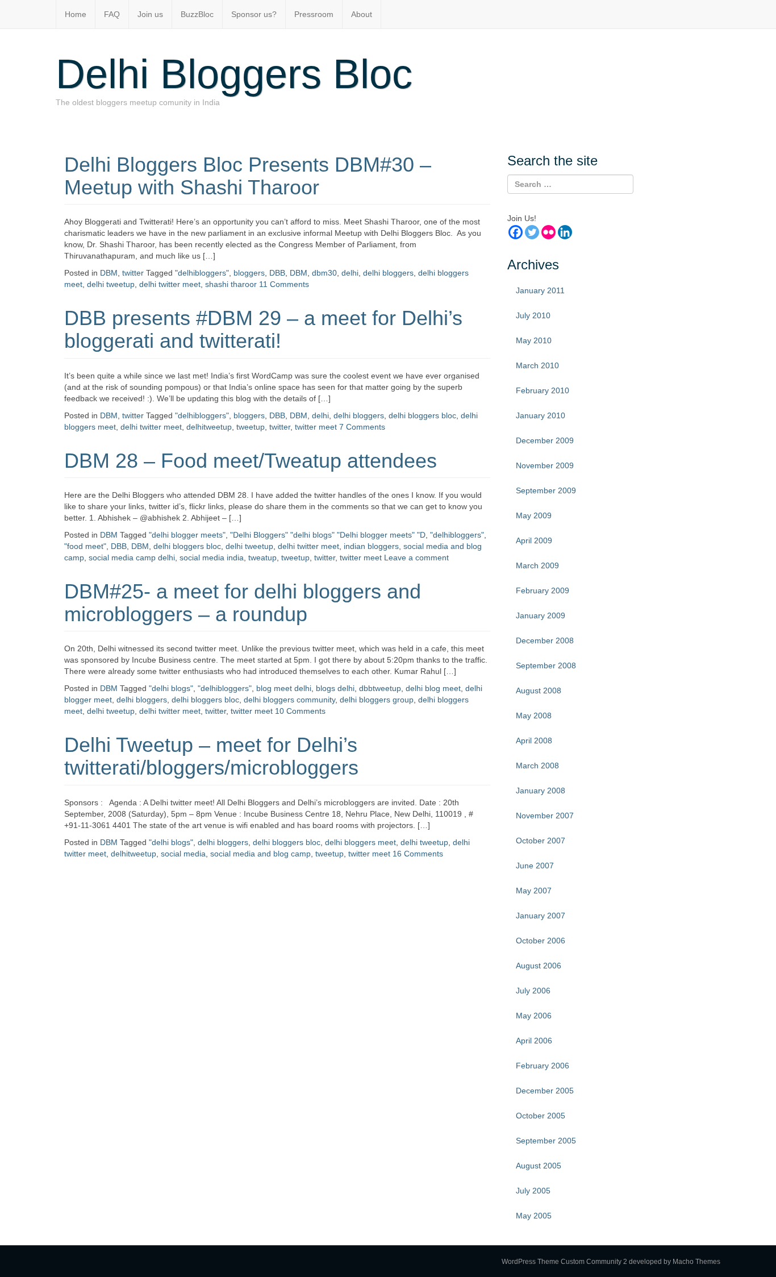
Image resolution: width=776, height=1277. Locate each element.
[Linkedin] (565, 232)
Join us (150, 14)
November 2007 (545, 815)
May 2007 (534, 890)
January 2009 (540, 615)
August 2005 (538, 1165)
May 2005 (534, 1215)
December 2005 (545, 1090)
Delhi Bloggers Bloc (234, 74)
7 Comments (362, 426)
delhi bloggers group (377, 699)
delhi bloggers (388, 272)
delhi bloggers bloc (422, 415)
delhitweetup (209, 426)
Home (75, 14)
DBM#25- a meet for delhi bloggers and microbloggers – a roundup (242, 603)
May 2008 (534, 715)
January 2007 (540, 915)
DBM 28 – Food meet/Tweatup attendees (250, 460)
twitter (133, 272)
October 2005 (540, 1115)
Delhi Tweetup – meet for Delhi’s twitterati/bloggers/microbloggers (211, 756)
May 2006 (534, 1015)
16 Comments (418, 853)
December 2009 (545, 440)
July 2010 (533, 315)
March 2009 (537, 565)
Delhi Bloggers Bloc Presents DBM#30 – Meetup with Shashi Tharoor (247, 176)
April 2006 (534, 1040)
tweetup (250, 426)
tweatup (262, 557)
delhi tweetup (111, 284)
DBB (277, 272)
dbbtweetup (380, 688)
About (361, 14)
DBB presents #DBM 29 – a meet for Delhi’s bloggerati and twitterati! (263, 329)
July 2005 (533, 1190)
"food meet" (85, 546)
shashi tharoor (231, 284)
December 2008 (545, 640)
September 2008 (546, 665)
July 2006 (533, 990)
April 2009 (534, 540)
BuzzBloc (197, 14)
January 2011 (540, 290)
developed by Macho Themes (674, 1262)
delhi (349, 272)
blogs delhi (335, 688)
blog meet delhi (283, 688)
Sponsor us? (254, 14)
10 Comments (300, 711)
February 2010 (542, 390)
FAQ (112, 14)
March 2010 (537, 365)
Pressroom (313, 14)
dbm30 (324, 272)
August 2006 (538, 965)
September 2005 (546, 1140)
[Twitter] (532, 232)
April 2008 (534, 740)
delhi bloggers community (289, 699)
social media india (212, 557)
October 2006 (540, 940)
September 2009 (546, 490)
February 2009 (542, 590)
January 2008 (540, 790)
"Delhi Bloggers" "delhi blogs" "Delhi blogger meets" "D (327, 534)
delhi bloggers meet (360, 842)
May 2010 (534, 340)
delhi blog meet (433, 688)
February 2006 (542, 1065)
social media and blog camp (260, 853)
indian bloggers (371, 546)
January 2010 (540, 415)
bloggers (249, 272)
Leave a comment (416, 557)
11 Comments (284, 284)
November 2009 (545, 465)
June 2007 (535, 865)
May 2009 (534, 515)
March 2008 (537, 765)
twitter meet (316, 426)
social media (183, 853)
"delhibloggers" (202, 272)
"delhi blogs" (171, 688)
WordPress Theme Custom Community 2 (564, 1262)
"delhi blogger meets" (187, 534)
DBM (109, 272)
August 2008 (538, 690)
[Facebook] (515, 232)
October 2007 (540, 840)
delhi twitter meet (170, 284)
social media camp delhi (132, 557)
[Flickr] (548, 232)
